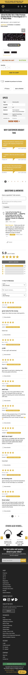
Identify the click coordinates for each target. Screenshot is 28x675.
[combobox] (14, 10)
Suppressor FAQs (7, 619)
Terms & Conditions (9, 670)
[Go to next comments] (25, 181)
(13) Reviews (10, 24)
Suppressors (6, 582)
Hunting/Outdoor (7, 586)
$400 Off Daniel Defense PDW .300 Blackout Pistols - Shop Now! (14, 2)
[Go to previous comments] (2, 181)
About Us (5, 655)
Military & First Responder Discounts (11, 635)
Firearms (5, 573)
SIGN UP (9, 611)
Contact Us (5, 659)
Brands (4, 590)
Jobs (4, 657)
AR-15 (4, 577)
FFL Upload (5, 649)
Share (7, 88)
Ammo (4, 575)
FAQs (4, 617)
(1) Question (17, 24)
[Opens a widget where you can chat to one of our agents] (22, 672)
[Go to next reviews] (18, 516)
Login (4, 643)
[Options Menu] (7, 236)
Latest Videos (6, 627)
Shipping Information (8, 621)
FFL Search (5, 647)
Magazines (5, 580)
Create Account (6, 645)
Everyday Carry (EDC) (8, 588)
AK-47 (4, 578)
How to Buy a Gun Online (9, 633)
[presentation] (2, 537)
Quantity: (3, 65)
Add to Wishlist (19, 88)
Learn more (4, 203)
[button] (14, 266)
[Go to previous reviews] (9, 516)
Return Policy (6, 623)
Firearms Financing (7, 625)
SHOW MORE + (14, 121)
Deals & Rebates (6, 592)
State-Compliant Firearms (9, 637)
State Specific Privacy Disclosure (14, 672)
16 (22, 181)
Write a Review (4, 26)
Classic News (6, 629)
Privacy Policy (20, 670)
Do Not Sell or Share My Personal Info (14, 663)
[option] (14, 37)
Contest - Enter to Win (8, 631)
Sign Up (23, 560)
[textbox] (14, 198)
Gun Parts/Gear (6, 584)
